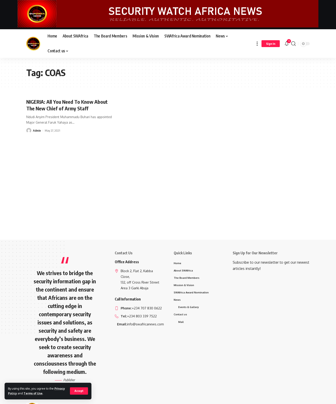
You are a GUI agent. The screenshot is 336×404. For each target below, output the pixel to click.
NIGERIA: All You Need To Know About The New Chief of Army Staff (67, 105)
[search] (293, 43)
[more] (257, 43)
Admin (37, 130)
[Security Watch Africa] (33, 43)
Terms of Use (33, 393)
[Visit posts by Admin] (28, 130)
